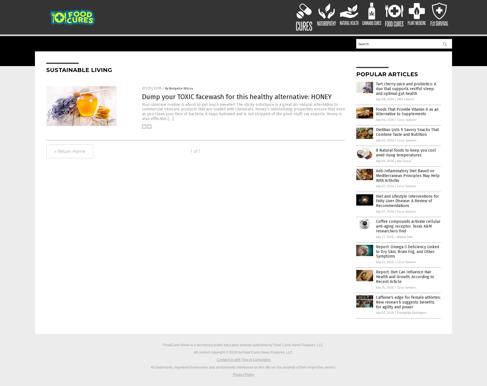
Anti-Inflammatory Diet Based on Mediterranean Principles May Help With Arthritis (408, 176)
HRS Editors (405, 99)
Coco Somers (406, 120)
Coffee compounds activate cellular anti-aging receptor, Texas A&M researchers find (408, 226)
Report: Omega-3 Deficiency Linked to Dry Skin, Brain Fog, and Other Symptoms (407, 252)
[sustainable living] (72, 25)
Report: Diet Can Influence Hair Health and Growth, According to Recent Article (405, 277)
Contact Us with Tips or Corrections (244, 360)
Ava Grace (404, 161)
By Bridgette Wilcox (179, 88)
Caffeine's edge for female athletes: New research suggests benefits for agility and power (408, 302)
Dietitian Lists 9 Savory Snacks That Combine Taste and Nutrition (407, 132)
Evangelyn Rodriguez (412, 313)
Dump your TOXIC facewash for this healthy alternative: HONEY (237, 97)
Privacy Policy (243, 375)
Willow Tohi (405, 237)
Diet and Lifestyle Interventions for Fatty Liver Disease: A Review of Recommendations (407, 201)
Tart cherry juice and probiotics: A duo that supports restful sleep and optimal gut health (406, 89)
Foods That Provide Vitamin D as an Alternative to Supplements (407, 112)
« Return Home (69, 151)
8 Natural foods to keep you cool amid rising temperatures (406, 153)
